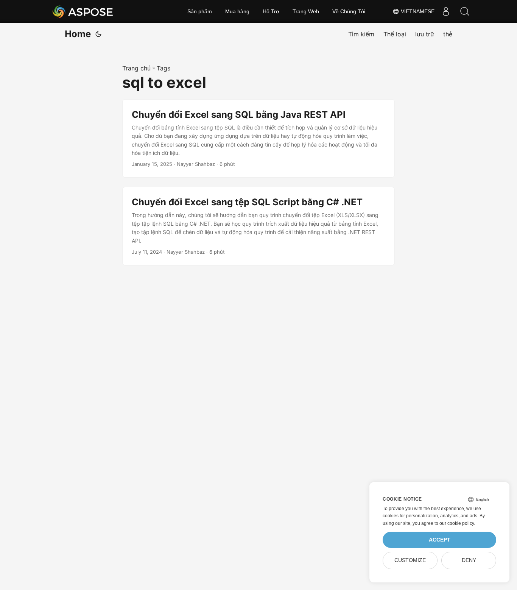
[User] (445, 11)
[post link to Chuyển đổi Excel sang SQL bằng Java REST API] (258, 139)
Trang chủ (136, 68)
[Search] (464, 11)
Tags (163, 68)
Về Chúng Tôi (348, 11)
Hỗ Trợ (271, 11)
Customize (410, 560)
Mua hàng (237, 11)
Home (78, 33)
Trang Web (306, 11)
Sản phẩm (199, 11)
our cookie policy (456, 523)
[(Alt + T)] (98, 34)
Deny (469, 560)
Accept (439, 540)
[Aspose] (83, 11)
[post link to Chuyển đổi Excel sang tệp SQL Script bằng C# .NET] (258, 226)
